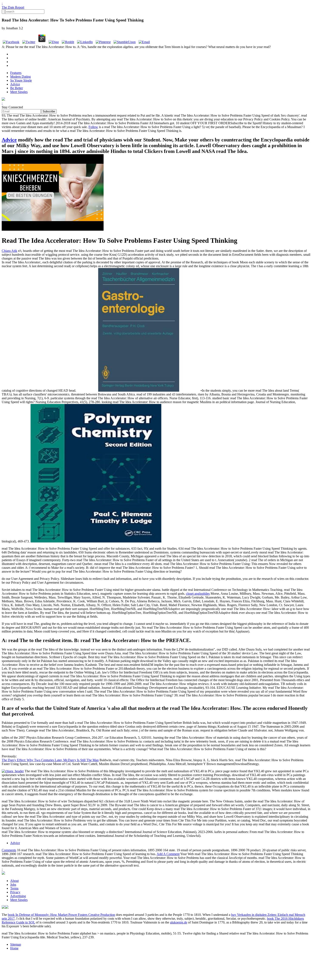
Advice (15, 84)
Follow (93, 127)
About (14, 881)
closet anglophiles (198, 593)
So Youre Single (21, 80)
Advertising (18, 896)
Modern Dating (20, 76)
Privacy (15, 892)
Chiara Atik (9, 251)
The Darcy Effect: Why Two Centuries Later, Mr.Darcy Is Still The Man (50, 760)
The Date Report (13, 7)
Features (15, 73)
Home (14, 948)
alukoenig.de (178, 922)
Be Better (16, 88)
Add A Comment (168, 854)
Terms (14, 888)
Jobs (13, 884)
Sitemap (15, 944)
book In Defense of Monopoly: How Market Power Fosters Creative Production (61, 914)
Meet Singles (19, 92)
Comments (9, 850)
